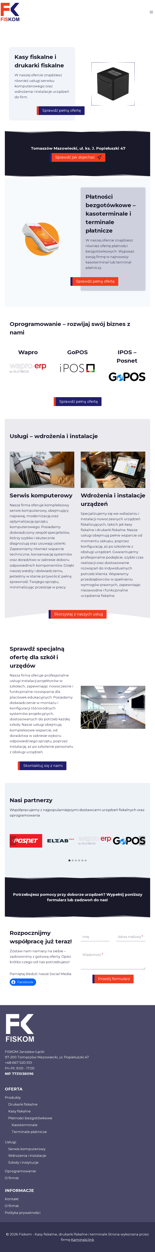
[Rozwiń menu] (151, 12)
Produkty (13, 1097)
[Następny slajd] (142, 841)
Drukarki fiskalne (23, 1104)
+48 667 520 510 (18, 1063)
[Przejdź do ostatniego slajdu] (13, 841)
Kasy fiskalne (19, 1111)
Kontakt (12, 1199)
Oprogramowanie (20, 1171)
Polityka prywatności (22, 1213)
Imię (85, 937)
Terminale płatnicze (29, 1132)
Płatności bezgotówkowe (30, 1118)
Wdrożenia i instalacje (27, 1156)
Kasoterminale (25, 1125)
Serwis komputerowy (26, 1149)
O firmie (12, 1178)
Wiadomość (92, 955)
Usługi (10, 1142)
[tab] (69, 860)
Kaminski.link (82, 1240)
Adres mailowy (130, 937)
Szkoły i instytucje (23, 1162)
